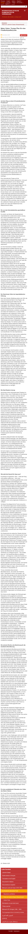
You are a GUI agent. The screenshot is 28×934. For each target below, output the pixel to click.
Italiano (13, 1)
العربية (2, 4)
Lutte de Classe (6, 872)
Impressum (16, 931)
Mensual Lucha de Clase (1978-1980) (12, 888)
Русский (8, 2)
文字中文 (4, 918)
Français (3, 1)
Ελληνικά (19, 2)
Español (19, 1)
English (8, 1)
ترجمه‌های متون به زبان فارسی (10, 921)
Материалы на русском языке (10, 903)
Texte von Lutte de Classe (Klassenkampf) (13, 24)
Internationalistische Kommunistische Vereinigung (10, 12)
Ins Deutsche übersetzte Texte (10, 891)
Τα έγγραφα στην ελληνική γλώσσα (13, 912)
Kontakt (11, 931)
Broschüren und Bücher (9, 894)
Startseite (4, 23)
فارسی (13, 4)
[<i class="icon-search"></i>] (25, 7)
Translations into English (8, 878)
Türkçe (13, 2)
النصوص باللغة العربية (7, 915)
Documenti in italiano (7, 882)
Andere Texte (6, 900)
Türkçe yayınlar (6, 906)
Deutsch (3, 2)
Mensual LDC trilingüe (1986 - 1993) (12, 909)
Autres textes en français (8, 875)
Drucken (24, 35)
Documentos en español (8, 885)
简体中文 (7, 4)
